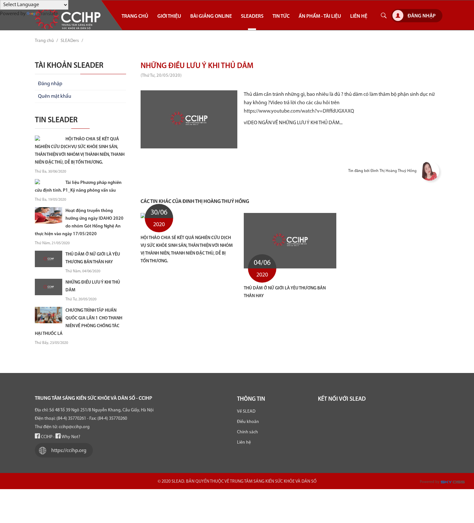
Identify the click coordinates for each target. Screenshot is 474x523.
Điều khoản (248, 421)
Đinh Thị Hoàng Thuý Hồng (393, 171)
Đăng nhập (422, 16)
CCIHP (46, 437)
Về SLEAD (246, 411)
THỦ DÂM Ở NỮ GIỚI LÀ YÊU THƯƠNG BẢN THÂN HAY (285, 292)
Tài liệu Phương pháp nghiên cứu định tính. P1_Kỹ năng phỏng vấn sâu (78, 186)
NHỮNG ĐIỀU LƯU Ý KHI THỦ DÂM (92, 286)
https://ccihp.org (68, 450)
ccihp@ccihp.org (74, 427)
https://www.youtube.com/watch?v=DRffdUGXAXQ (299, 111)
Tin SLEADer (56, 120)
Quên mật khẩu (54, 96)
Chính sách (247, 432)
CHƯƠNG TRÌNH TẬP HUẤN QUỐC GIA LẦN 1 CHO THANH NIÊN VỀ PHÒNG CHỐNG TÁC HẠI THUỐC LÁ (78, 322)
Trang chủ (44, 40)
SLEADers (70, 40)
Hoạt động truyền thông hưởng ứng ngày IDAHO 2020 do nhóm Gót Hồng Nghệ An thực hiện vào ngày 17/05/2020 (79, 222)
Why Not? (70, 437)
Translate (48, 13)
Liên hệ (244, 442)
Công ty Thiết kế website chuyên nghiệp (454, 483)
